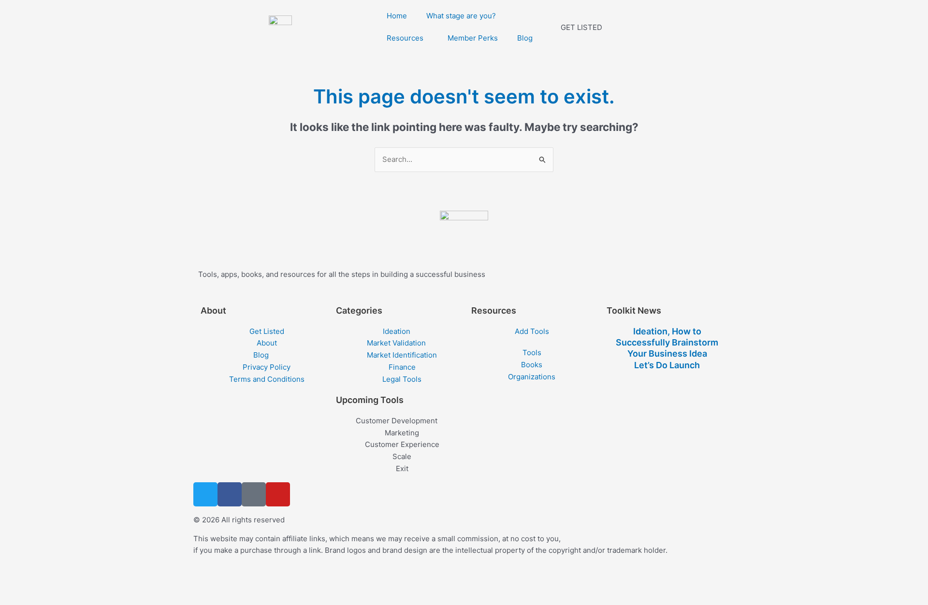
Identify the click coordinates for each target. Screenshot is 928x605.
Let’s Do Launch (667, 365)
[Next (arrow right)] (45, 598)
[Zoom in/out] (14, 582)
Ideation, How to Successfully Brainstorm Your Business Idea (667, 342)
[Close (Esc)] (107, 582)
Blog (525, 38)
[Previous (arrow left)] (14, 598)
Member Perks (473, 38)
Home (397, 15)
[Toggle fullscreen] (45, 582)
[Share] (76, 582)
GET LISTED (581, 27)
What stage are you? (461, 15)
